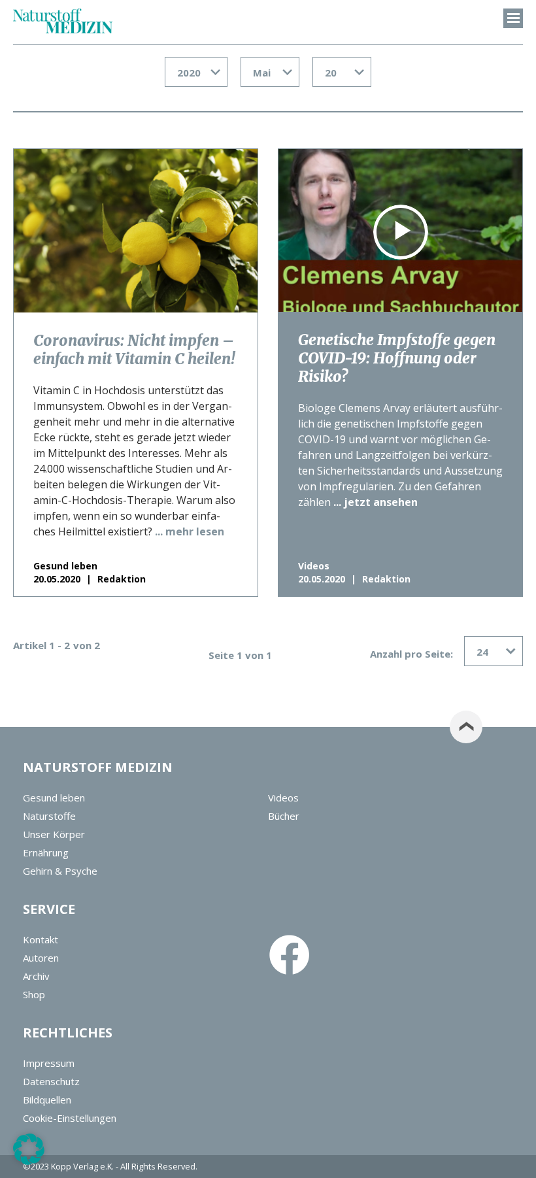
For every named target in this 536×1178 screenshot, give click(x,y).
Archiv (36, 976)
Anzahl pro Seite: (411, 653)
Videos (283, 797)
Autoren (41, 957)
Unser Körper (54, 834)
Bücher (283, 815)
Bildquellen (47, 1099)
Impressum (49, 1062)
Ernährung (46, 852)
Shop (34, 994)
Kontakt (40, 939)
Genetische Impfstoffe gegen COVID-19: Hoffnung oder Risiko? (396, 358)
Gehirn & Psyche (60, 870)
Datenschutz (51, 1081)
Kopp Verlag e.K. (82, 1166)
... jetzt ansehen (375, 502)
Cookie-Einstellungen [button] (69, 1117)
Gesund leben (54, 797)
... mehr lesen (189, 531)
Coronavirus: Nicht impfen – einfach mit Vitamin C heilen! (134, 349)
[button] (29, 1149)
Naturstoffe (49, 815)
